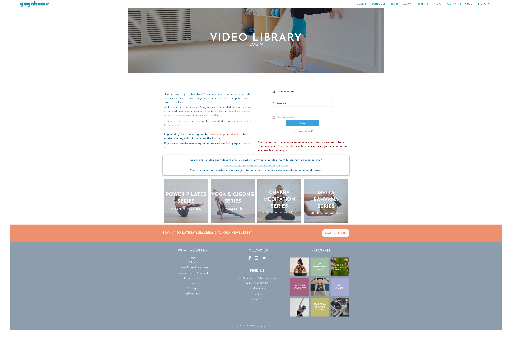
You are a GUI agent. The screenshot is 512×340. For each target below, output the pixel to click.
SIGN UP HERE (335, 233)
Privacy (271, 326)
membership (217, 134)
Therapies (192, 283)
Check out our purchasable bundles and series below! (256, 165)
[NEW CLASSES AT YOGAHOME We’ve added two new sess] (340, 287)
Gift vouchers (192, 293)
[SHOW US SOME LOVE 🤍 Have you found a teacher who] (299, 287)
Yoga (193, 257)
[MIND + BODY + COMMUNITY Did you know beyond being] (299, 267)
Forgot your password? (303, 131)
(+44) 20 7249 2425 (257, 283)
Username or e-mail (286, 92)
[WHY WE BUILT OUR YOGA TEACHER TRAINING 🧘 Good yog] (320, 307)
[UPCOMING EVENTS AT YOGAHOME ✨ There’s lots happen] (340, 267)
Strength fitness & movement (193, 267)
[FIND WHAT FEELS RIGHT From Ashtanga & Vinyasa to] (299, 307)
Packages (192, 288)
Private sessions (192, 278)
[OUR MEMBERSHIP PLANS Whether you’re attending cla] (320, 267)
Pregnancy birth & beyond (193, 273)
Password (281, 104)
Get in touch (285, 146)
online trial (235, 134)
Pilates (193, 262)
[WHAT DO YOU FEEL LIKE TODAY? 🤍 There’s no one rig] (320, 287)
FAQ (228, 143)
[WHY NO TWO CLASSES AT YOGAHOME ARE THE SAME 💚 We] (340, 307)
